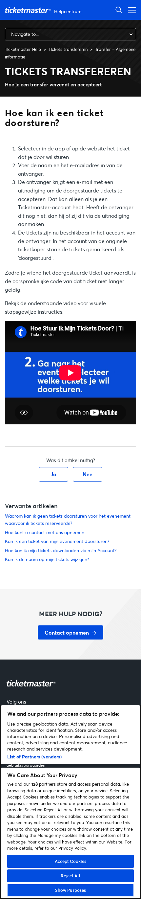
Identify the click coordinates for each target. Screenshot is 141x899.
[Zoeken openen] (118, 10)
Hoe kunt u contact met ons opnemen (44, 532)
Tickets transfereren (68, 49)
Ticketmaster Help (23, 49)
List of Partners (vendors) (34, 756)
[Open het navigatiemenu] (130, 10)
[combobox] (70, 34)
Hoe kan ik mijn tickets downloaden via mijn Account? (60, 550)
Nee (87, 474)
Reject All (70, 876)
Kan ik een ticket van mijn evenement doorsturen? (57, 541)
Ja (53, 474)
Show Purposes (70, 890)
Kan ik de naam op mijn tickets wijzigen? (47, 559)
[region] (70, 802)
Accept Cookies (71, 861)
